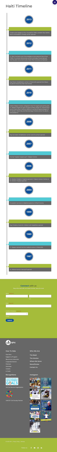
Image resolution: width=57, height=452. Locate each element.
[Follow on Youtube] (34, 447)
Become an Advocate (12, 359)
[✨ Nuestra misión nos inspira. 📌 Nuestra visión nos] (46, 383)
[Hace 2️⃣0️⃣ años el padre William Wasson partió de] (46, 405)
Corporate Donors (11, 361)
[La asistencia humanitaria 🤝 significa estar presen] (35, 405)
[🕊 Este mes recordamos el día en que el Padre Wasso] (35, 383)
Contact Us (34, 367)
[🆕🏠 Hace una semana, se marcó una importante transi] (46, 394)
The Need (33, 355)
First (7, 298)
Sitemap (23, 441)
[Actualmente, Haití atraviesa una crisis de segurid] (35, 394)
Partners (8, 364)
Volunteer (9, 366)
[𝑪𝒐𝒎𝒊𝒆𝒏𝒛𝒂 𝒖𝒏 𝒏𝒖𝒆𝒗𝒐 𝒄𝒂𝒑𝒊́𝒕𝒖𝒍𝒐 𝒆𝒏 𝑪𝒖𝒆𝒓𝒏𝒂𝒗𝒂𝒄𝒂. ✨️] (46, 416)
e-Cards (8, 371)
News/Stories (34, 364)
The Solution (34, 358)
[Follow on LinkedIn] (41, 447)
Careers (8, 369)
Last (30, 298)
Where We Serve (36, 361)
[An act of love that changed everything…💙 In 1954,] (35, 427)
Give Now (8, 354)
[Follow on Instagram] (38, 447)
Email (9, 303)
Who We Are (35, 351)
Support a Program (11, 357)
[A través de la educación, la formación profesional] (35, 416)
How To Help (11, 351)
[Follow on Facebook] (31, 447)
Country (7, 316)
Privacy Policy (16, 441)
